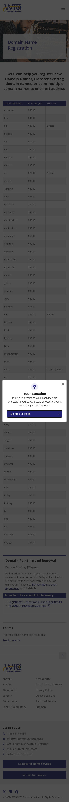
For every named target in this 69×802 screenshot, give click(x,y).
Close (62, 384)
